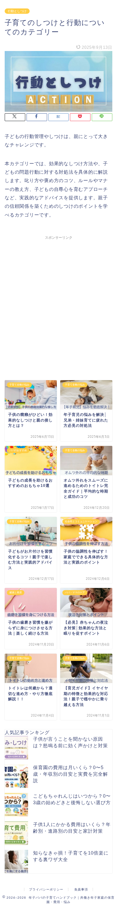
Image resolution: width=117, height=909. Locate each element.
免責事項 (81, 889)
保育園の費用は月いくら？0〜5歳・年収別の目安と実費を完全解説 (70, 774)
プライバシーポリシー (46, 889)
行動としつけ (17, 11)
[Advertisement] (58, 301)
